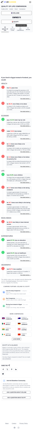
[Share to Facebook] (3, 369)
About (7, 423)
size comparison (6, 358)
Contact (14, 423)
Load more (16, 339)
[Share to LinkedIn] (16, 369)
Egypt (3, 347)
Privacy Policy (23, 423)
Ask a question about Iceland (16, 392)
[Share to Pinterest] (11, 369)
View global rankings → (25, 98)
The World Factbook (11, 281)
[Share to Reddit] (3, 373)
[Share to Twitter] (7, 369)
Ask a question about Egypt (16, 397)
